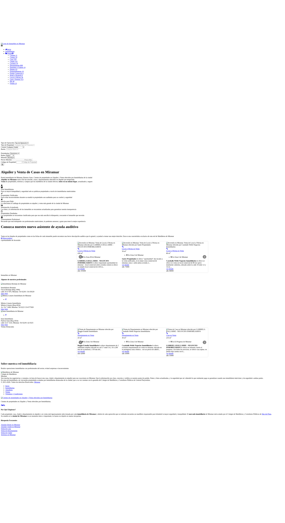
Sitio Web (4, 294)
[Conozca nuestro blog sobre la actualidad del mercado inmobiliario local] (4, 405)
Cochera (14, 63)
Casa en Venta (171, 335)
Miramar (37, 382)
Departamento (16, 65)
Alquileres (9, 390)
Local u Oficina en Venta (86, 251)
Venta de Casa (6, 429)
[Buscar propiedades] (2, 164)
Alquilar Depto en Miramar (10, 425)
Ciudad (3, 147)
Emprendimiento (17, 71)
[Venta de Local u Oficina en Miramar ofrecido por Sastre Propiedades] (123, 247)
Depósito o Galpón (17, 67)
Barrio (3, 149)
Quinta (13, 83)
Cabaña (13, 55)
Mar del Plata (266, 414)
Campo (13, 57)
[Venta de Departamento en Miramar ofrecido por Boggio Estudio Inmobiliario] (78, 333)
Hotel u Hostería (16, 75)
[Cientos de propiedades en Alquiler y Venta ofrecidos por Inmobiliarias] (13, 44)
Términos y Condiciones (14, 394)
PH (12, 81)
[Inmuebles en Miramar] (26, 398)
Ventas (9, 53)
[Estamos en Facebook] (1, 405)
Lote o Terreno (16, 79)
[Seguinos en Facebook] (5, 299)
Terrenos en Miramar (8, 435)
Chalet (13, 61)
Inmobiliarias (9, 51)
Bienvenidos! (7, 238)
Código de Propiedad (8, 162)
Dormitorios (5, 153)
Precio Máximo (6, 160)
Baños (3, 155)
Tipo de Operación (7, 143)
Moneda (4, 157)
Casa (13, 59)
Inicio (9, 49)
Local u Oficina (16, 77)
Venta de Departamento (9, 431)
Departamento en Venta (86, 335)
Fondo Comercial (16, 73)
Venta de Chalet (6, 433)
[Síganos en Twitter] (3, 405)
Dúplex (13, 69)
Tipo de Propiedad (7, 145)
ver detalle (81, 269)
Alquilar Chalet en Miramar (10, 427)
